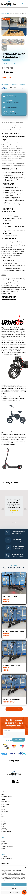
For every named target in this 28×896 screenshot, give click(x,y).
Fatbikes (3, 809)
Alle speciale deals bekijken (14, 709)
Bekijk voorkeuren (14, 892)
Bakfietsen (4, 793)
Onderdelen (4, 818)
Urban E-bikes (4, 829)
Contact (3, 841)
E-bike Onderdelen (5, 801)
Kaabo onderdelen (5, 813)
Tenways (3, 828)
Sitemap (3, 848)
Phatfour (3, 823)
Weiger (14, 888)
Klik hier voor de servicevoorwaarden (11, 742)
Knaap (2, 814)
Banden (3, 794)
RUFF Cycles (4, 824)
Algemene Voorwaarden (7, 846)
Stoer (2, 826)
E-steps (3, 806)
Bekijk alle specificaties (9, 64)
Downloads (4, 843)
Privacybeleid (4, 844)
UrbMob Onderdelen (6, 831)
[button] (26, 867)
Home (2, 13)
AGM (2, 791)
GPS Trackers (4, 811)
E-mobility (3, 803)
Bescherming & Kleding (6, 796)
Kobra (2, 816)
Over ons (3, 839)
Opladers (3, 819)
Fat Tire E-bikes (5, 808)
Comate (3, 799)
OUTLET (7, 13)
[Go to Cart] (21, 4)
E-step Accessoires (6, 804)
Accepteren (14, 884)
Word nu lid (18, 739)
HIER (14, 300)
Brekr (2, 798)
